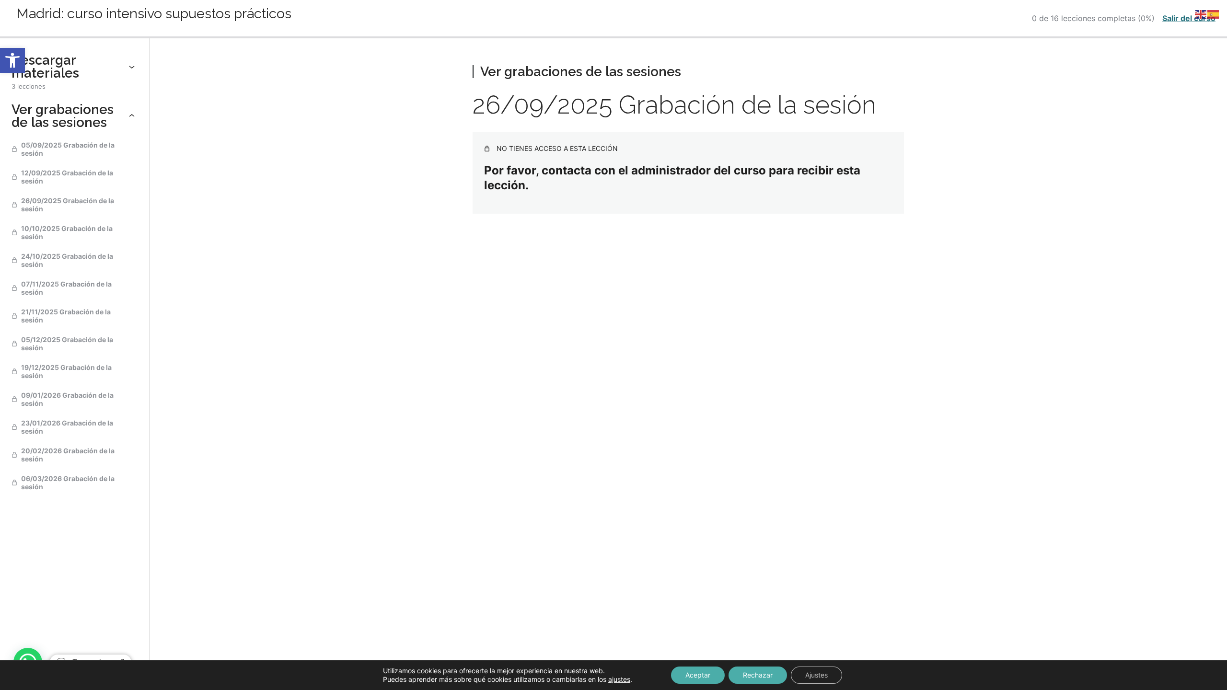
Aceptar (697, 675)
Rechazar (758, 675)
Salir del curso (1188, 18)
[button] (12, 60)
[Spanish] (1213, 14)
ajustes (619, 679)
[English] (1201, 14)
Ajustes (816, 675)
